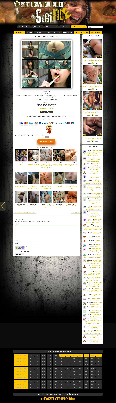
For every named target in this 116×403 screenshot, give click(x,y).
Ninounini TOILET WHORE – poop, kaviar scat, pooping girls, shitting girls (94, 261)
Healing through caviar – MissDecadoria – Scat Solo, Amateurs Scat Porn (94, 290)
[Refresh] (26, 247)
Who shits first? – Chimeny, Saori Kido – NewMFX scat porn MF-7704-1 (93, 331)
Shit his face (21, 205)
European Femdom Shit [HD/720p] (58, 206)
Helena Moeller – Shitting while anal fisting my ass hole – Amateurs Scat (94, 220)
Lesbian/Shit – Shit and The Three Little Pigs (46, 187)
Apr (50, 355)
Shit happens (59, 186)
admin (37, 135)
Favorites (65, 27)
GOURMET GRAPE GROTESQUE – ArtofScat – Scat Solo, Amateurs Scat (94, 284)
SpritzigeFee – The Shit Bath (46, 206)
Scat (47, 137)
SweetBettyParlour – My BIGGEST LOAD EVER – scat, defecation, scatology (94, 250)
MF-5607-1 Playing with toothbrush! (96, 326)
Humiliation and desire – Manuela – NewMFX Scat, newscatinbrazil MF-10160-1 (94, 194)
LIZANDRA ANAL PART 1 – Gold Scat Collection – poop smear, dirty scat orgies (92, 138)
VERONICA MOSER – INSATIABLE (96, 164)
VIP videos (68, 32)
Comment (17, 224)
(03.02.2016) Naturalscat (33, 164)
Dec (99, 355)
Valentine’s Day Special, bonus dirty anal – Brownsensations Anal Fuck (93, 207)
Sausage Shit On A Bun (20, 186)
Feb (37, 355)
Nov (92, 355)
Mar (43, 355)
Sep (80, 355)
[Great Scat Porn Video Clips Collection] (58, 12)
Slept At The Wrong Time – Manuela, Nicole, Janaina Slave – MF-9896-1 (94, 267)
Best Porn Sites (24, 27)
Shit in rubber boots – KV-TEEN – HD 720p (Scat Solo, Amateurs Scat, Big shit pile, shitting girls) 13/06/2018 (93, 227)
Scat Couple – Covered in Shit (33, 206)
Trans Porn (38, 27)
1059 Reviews (51, 27)
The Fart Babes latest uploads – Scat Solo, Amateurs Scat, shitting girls (92, 256)
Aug (74, 355)
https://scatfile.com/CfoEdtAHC (46, 108)
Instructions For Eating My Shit (71, 187)
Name (17, 240)
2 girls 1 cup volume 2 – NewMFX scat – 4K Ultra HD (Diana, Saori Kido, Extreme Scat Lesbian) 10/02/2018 (92, 153)
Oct (86, 355)
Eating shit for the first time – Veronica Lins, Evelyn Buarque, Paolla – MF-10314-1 (92, 188)
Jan (31, 355)
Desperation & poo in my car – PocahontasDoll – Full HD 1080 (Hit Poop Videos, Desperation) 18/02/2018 (93, 321)
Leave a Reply (47, 141)
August (38, 32)
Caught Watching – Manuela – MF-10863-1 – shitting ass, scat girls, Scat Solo (92, 86)
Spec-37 (21, 164)
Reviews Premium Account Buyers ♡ (95, 168)
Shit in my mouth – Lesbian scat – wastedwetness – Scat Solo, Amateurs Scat (94, 214)
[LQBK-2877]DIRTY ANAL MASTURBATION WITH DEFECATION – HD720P (46, 166)
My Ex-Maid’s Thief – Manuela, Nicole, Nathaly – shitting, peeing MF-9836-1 (94, 278)
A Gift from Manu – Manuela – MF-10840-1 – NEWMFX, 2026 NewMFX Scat (92, 60)
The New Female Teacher (95, 245)
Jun (62, 355)
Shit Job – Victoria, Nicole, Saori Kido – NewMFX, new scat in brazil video (93, 181)
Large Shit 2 (75, 212)
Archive (57, 32)
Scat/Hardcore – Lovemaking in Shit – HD (33, 187)
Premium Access (79, 27)
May (56, 355)
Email (17, 243)
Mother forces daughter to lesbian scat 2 (59, 164)
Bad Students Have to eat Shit (71, 164)
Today (48, 32)
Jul (68, 355)
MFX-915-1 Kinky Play (96, 306)
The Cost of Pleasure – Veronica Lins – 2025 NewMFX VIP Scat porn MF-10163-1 (92, 201)
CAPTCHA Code (25, 251)
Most (30, 32)
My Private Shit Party (71, 205)
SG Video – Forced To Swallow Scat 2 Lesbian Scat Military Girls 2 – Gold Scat (92, 112)
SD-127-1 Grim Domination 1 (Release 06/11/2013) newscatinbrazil (93, 159)
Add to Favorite (47, 112)
